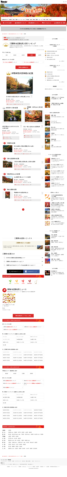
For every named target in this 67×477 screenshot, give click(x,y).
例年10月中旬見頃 (28, 354)
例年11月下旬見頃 (39, 357)
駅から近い (6, 342)
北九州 (13, 448)
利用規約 (8, 466)
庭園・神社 (34, 339)
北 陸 (3, 438)
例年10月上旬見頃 (18, 412)
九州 (50, 19)
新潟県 (17, 436)
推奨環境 (20, 466)
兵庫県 (19, 442)
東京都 (9, 434)
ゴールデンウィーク (18, 461)
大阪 (41, 19)
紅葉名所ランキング (21, 23)
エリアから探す (8, 23)
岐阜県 (23, 55)
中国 (44, 19)
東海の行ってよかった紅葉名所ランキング (16, 37)
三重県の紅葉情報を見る (23, 67)
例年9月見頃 (6, 410)
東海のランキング (9, 380)
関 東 (3, 434)
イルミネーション (37, 461)
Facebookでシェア (32, 271)
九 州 (3, 448)
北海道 (10, 19)
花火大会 (23, 461)
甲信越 (27, 19)
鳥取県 (20, 444)
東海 (34, 19)
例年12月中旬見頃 (28, 360)
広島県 (9, 444)
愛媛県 (13, 446)
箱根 (17, 434)
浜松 (29, 440)
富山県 (15, 438)
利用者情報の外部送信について (54, 466)
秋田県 (23, 432)
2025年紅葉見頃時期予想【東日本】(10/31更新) (18, 39)
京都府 (13, 442)
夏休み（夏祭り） (28, 461)
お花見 (13, 461)
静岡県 (39, 55)
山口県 (17, 444)
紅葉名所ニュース (34, 23)
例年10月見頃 (7, 354)
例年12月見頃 (7, 360)
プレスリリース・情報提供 (31, 466)
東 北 (3, 432)
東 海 (3, 440)
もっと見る (61, 61)
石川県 (9, 438)
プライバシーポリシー (14, 466)
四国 (47, 19)
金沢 (12, 438)
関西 (37, 19)
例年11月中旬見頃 (28, 357)
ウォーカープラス (4, 461)
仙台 (12, 432)
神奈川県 (14, 434)
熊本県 (23, 448)
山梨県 (9, 436)
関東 (17, 19)
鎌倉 (19, 434)
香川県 (9, 446)
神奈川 (24, 19)
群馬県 (32, 434)
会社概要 (47, 466)
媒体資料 (37, 466)
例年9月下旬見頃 (38, 410)
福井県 (19, 438)
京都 (39, 19)
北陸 (31, 19)
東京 (21, 19)
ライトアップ (34, 336)
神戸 (22, 442)
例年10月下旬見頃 (39, 354)
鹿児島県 (35, 448)
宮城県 (9, 432)
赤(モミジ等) (34, 342)
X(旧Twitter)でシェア (16, 271)
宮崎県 (31, 448)
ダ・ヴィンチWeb (9, 464)
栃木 (19, 19)
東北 (14, 19)
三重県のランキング (10, 326)
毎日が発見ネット (30, 464)
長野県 (13, 436)
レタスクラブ (3, 464)
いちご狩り (9, 461)
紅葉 (33, 461)
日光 (38, 434)
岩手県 (19, 432)
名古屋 (13, 440)
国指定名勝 (20, 339)
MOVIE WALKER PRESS (23, 464)
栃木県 (35, 434)
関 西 (3, 442)
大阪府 (9, 442)
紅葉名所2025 (5, 19)
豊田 (15, 440)
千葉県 (22, 434)
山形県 (26, 432)
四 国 (3, 446)
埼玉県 (26, 434)
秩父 (29, 434)
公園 (5, 345)
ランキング (10, 62)
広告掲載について (42, 466)
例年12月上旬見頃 (18, 360)
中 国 (3, 444)
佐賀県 (16, 448)
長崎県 (20, 448)
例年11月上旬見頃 (18, 357)
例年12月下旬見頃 (39, 360)
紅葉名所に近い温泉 (60, 23)
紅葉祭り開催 (7, 397)
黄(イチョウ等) (21, 342)
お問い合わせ (24, 466)
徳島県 (17, 446)
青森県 (15, 432)
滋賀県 (35, 442)
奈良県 (27, 442)
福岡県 (9, 448)
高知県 (20, 446)
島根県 (24, 444)
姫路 (24, 442)
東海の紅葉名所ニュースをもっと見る (23, 315)
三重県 (23, 373)
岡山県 (13, 444)
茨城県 (41, 434)
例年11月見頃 (7, 357)
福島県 (30, 432)
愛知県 (14, 55)
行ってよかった (47, 23)
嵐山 (16, 442)
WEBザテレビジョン (16, 464)
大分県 (27, 448)
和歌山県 (32, 442)
